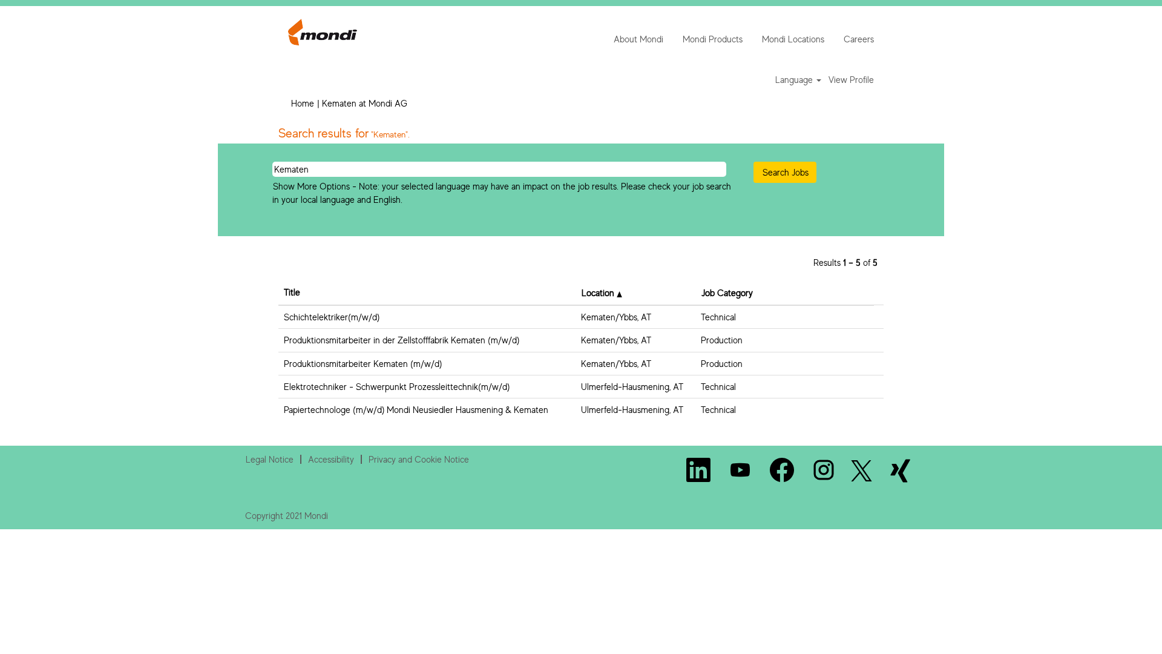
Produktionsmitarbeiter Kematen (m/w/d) (363, 363)
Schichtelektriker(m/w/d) (331, 317)
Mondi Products (713, 39)
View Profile (851, 79)
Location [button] (599, 293)
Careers (859, 39)
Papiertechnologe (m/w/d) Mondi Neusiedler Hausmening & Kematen (416, 410)
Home (302, 103)
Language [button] (795, 79)
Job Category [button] (727, 293)
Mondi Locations (793, 39)
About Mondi (638, 39)
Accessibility (331, 459)
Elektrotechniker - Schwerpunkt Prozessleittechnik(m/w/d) (397, 387)
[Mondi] (322, 32)
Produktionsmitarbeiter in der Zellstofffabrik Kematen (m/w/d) (401, 340)
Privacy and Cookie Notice (419, 459)
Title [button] (292, 292)
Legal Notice (270, 459)
